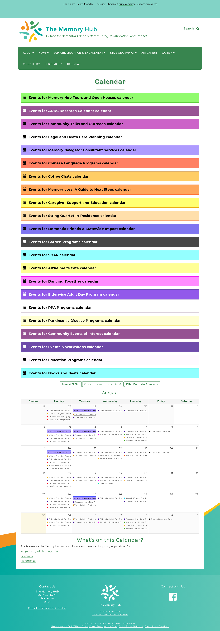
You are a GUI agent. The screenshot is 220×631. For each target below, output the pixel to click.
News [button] (43, 52)
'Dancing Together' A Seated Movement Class (121, 434)
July (88, 384)
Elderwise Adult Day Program (63, 410)
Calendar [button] (73, 64)
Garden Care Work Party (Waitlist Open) (67, 468)
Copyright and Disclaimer (157, 626)
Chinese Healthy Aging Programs (64, 416)
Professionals (28, 560)
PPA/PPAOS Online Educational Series (67, 486)
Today (98, 384)
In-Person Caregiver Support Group (65, 465)
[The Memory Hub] (110, 595)
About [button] (27, 52)
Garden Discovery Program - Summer (169, 431)
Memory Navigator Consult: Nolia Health (92, 410)
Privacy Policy (96, 626)
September (113, 384)
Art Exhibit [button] (149, 52)
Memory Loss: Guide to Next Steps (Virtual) (145, 455)
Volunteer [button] (30, 64)
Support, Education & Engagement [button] (78, 52)
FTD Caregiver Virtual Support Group (117, 458)
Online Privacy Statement (131, 626)
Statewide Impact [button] (122, 52)
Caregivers (27, 556)
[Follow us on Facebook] (173, 597)
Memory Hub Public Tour (137, 434)
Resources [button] (53, 64)
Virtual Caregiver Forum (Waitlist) (64, 413)
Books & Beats (106, 483)
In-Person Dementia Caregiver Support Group (147, 437)
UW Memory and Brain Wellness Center (110, 614)
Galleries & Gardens (160, 452)
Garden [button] (167, 52)
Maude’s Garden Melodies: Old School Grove (145, 528)
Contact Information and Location (47, 608)
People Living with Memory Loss (39, 551)
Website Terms (110, 626)
